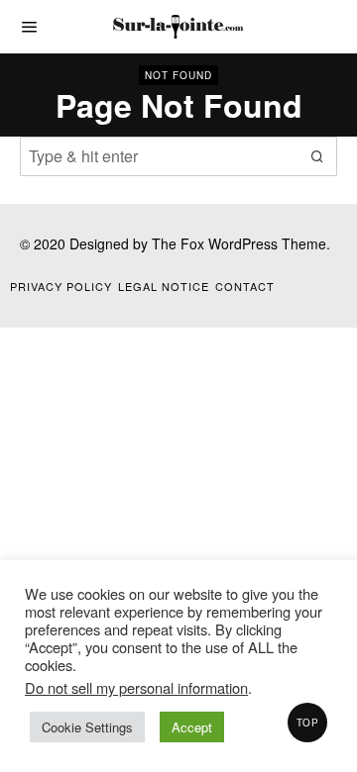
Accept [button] (192, 727)
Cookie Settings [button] (87, 727)
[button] (317, 156)
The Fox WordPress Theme (239, 243)
